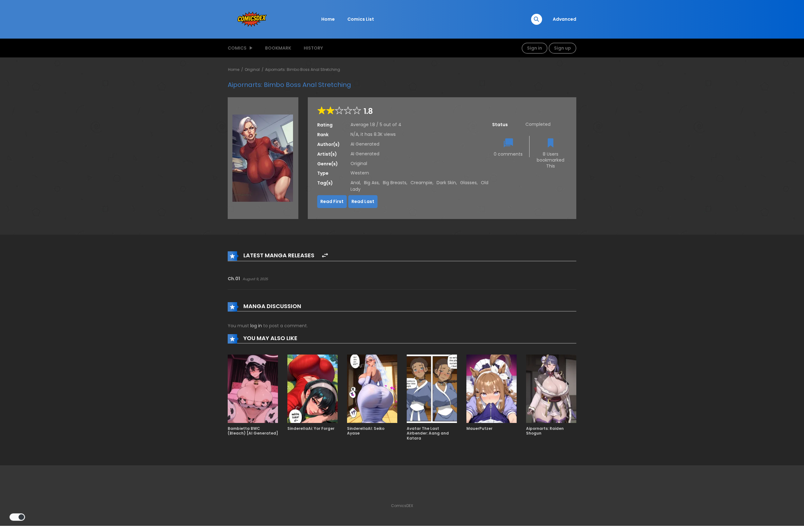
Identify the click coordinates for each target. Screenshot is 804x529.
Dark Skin (446, 182)
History (313, 48)
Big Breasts (394, 182)
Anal (355, 182)
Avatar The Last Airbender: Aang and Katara (428, 433)
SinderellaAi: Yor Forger (310, 428)
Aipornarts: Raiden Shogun (545, 431)
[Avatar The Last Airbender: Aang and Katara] (432, 388)
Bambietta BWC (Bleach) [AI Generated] (253, 431)
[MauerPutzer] (491, 388)
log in (256, 326)
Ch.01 (234, 278)
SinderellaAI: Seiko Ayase (365, 431)
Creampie (421, 182)
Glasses (468, 182)
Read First (332, 201)
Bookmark (278, 48)
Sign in (534, 48)
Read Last (362, 201)
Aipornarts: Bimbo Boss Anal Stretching (302, 69)
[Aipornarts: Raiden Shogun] (551, 388)
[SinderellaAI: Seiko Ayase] (372, 388)
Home (328, 19)
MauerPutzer (479, 428)
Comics (237, 48)
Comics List (360, 19)
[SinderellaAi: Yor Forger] (312, 388)
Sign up (562, 48)
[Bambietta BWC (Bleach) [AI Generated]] (253, 388)
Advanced (564, 19)
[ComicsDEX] (253, 19)
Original (252, 69)
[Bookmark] (550, 143)
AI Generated (364, 144)
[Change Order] (325, 255)
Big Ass (371, 182)
